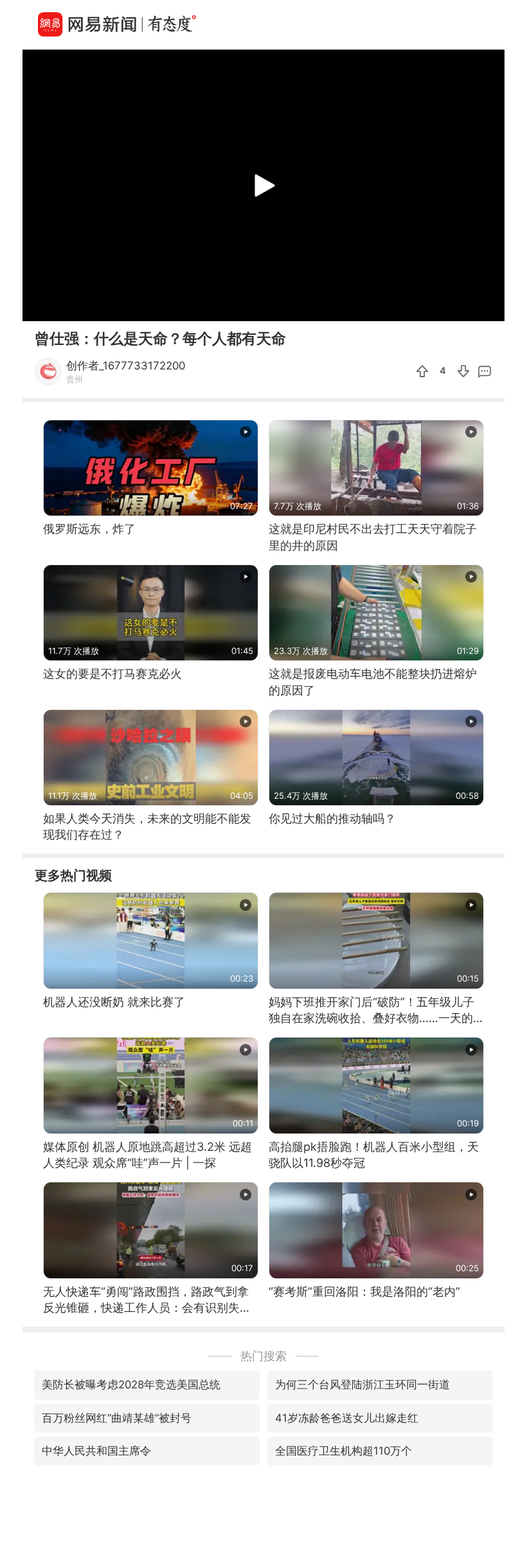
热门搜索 (263, 1356)
